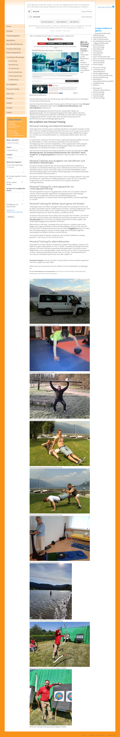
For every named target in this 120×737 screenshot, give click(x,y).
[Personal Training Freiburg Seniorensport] (60, 560)
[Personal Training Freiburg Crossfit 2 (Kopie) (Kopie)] (60, 513)
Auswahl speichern (47, 22)
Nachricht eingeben (14, 162)
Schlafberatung (13, 80)
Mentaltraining (13, 65)
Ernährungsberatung (15, 76)
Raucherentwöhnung (15, 72)
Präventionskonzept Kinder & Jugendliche (13, 51)
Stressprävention (14, 68)
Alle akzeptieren (62, 22)
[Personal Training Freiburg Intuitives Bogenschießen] (60, 666)
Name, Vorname (13, 140)
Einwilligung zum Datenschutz (12, 206)
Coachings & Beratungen (15, 57)
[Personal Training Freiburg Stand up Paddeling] (51, 619)
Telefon (10, 155)
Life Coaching (13, 61)
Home (9, 26)
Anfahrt (9, 103)
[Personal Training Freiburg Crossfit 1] (60, 371)
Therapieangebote (13, 36)
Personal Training (13, 89)
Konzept (10, 31)
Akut (10, 178)
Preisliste (10, 98)
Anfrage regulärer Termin (17, 176)
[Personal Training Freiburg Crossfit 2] (60, 418)
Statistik (36, 11)
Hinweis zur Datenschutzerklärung (14, 211)
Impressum (59, 31)
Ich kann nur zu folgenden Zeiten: (16, 189)
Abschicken (10, 216)
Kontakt (9, 108)
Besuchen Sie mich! (105, 7)
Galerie (9, 112)
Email (10, 147)
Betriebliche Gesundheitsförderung (14, 42)
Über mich (10, 94)
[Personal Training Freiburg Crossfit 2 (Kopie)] (60, 465)
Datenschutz (66, 31)
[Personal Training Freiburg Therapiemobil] (60, 323)
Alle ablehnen (74, 22)
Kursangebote (12, 84)
